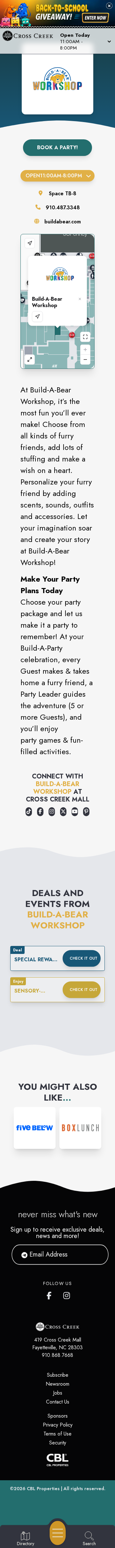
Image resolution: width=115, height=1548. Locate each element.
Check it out (83, 958)
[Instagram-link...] (34, 1128)
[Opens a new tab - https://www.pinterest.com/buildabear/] (86, 812)
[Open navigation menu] (57, 1533)
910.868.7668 (57, 1355)
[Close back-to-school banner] (109, 6)
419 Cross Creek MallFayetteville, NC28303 (57, 1343)
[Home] (30, 41)
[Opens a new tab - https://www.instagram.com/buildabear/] (52, 812)
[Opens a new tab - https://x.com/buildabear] (63, 812)
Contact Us (57, 1401)
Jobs (57, 1393)
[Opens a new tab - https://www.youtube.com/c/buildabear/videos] (75, 812)
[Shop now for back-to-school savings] (95, 17)
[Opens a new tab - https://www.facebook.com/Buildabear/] (40, 812)
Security (57, 1442)
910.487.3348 (63, 207)
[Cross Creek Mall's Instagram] (67, 1294)
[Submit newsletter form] (95, 1254)
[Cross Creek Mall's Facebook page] (50, 1294)
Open (54, 175)
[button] (84, 41)
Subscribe (57, 1375)
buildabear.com (62, 221)
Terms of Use (57, 1433)
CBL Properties (43, 1488)
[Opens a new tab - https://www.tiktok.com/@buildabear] (29, 812)
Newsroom (57, 1384)
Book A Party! (57, 147)
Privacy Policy (58, 1424)
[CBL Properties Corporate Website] (57, 1460)
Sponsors (58, 1416)
